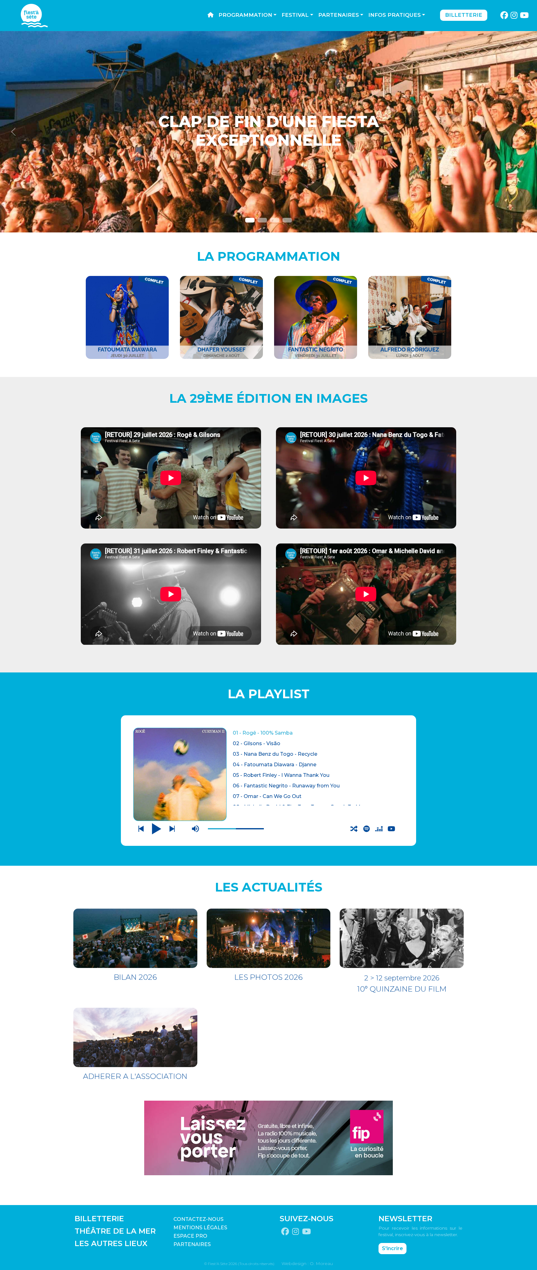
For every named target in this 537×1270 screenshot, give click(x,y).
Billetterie (463, 15)
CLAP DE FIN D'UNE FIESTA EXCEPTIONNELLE (268, 131)
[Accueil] (210, 15)
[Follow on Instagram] (514, 15)
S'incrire (392, 1248)
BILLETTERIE (99, 1218)
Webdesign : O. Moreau (307, 1263)
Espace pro (190, 1236)
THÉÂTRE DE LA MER (115, 1231)
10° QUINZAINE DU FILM (402, 988)
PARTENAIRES (192, 1244)
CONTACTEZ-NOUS (198, 1219)
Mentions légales (200, 1228)
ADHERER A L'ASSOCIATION (135, 1076)
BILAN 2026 (135, 977)
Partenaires (338, 15)
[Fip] (268, 1137)
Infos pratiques (394, 15)
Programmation (245, 15)
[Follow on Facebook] (504, 15)
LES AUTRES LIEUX (111, 1243)
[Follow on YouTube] (524, 15)
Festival (295, 15)
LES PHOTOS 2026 (268, 977)
